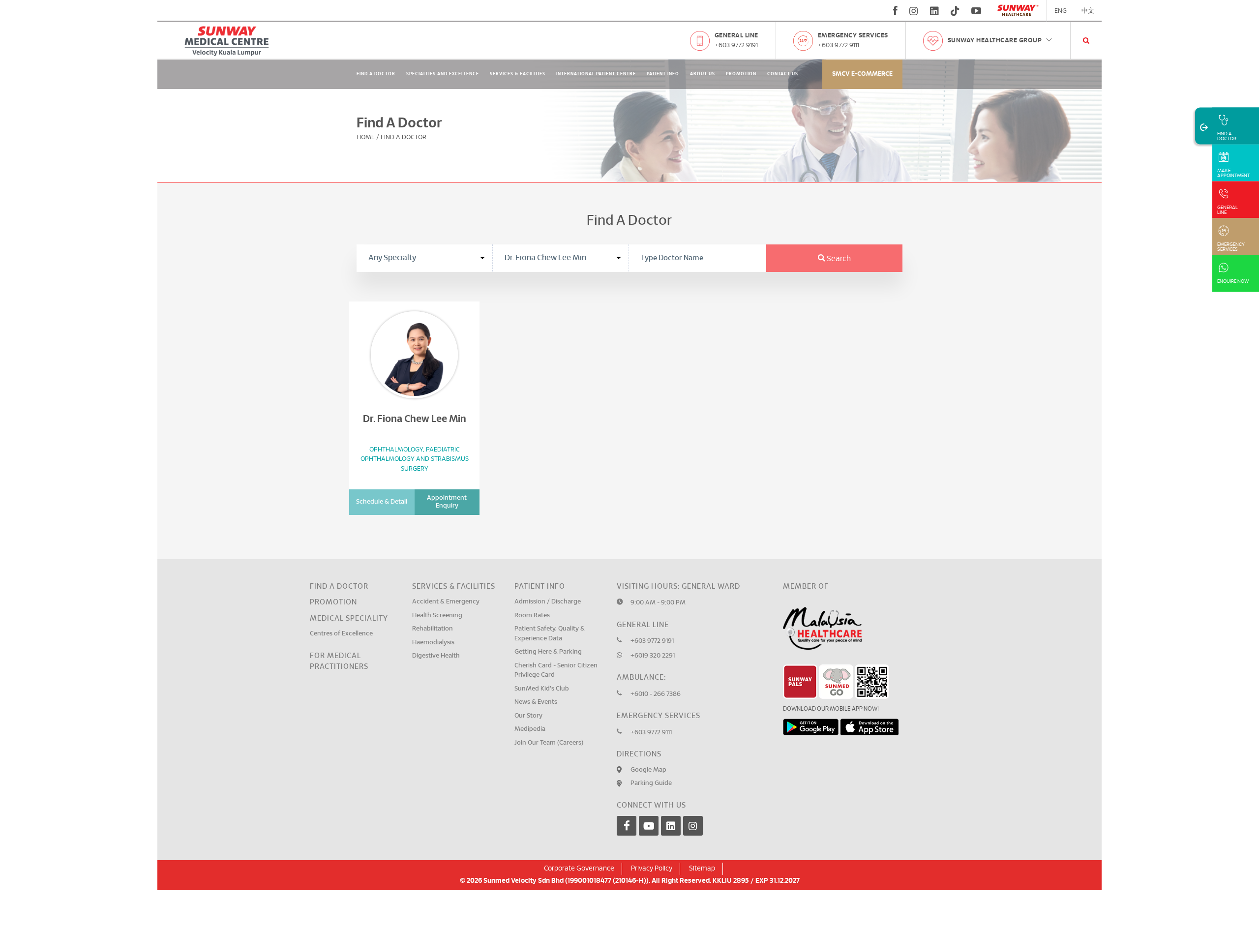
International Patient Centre (596, 74)
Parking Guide (651, 783)
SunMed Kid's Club (541, 689)
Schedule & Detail (381, 502)
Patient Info (663, 74)
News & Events (535, 702)
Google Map (648, 770)
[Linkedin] (671, 826)
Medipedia (529, 729)
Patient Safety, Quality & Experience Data (549, 634)
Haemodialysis (433, 642)
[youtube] (977, 11)
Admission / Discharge (547, 602)
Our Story (528, 716)
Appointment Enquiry (447, 502)
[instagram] (913, 11)
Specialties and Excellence (442, 74)
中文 (1087, 11)
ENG (1060, 11)
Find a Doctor (339, 586)
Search (838, 259)
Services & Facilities (517, 74)
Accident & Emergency (446, 602)
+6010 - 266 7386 (655, 694)
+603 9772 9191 (736, 45)
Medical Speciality (349, 618)
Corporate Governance (579, 868)
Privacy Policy (651, 868)
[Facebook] (626, 826)
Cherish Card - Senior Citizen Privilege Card (556, 670)
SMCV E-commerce (862, 74)
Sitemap (702, 868)
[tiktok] (955, 11)
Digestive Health (436, 656)
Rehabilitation (432, 629)
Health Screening (437, 615)
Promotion (741, 74)
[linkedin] (934, 11)
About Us (702, 74)
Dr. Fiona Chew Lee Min (414, 419)
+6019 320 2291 (652, 656)
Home (366, 137)
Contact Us (782, 74)
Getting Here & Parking (548, 652)
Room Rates (532, 615)
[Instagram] (693, 826)
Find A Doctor (376, 74)
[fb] (895, 11)
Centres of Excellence (341, 634)
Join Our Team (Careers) (548, 743)
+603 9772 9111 (838, 45)
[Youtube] (649, 826)
